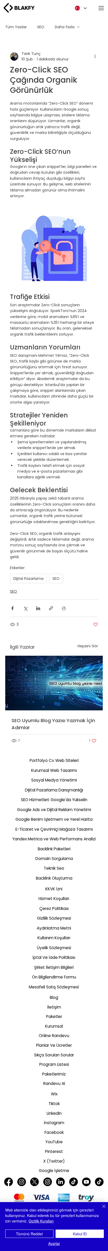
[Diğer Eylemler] (95, 56)
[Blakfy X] (34, 1182)
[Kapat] (100, 1209)
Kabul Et (80, 1233)
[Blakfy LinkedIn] (60, 1182)
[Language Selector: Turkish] (80, 8)
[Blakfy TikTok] (99, 1182)
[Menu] (101, 8)
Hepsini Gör (88, 646)
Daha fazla (64, 27)
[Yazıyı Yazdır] (63, 608)
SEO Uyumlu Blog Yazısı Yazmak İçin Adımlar (53, 724)
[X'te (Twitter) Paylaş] (25, 608)
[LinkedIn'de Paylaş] (38, 608)
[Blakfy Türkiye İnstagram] (21, 1182)
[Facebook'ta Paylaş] (12, 608)
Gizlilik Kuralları (41, 1221)
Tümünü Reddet (29, 1233)
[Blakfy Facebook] (8, 1182)
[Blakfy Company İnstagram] (47, 1182)
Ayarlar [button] (54, 1243)
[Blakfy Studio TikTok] (73, 1182)
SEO (40, 27)
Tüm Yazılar (16, 27)
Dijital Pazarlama (28, 578)
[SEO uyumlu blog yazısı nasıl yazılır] (54, 683)
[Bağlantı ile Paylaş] (50, 608)
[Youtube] (86, 1182)
